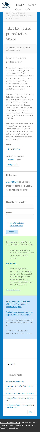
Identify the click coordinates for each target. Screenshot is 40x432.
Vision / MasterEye (24, 15)
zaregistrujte (12, 164)
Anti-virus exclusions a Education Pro (20, 393)
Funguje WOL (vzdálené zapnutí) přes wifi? (19, 399)
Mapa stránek (13, 428)
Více (30, 412)
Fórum (18, 9)
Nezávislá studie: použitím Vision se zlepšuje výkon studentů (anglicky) (19, 313)
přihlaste (11, 159)
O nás (27, 9)
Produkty (19, 4)
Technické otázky (12, 18)
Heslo (9, 212)
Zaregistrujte (12, 181)
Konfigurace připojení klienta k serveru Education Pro (20, 406)
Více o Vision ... (11, 263)
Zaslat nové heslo (16, 225)
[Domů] (6, 5)
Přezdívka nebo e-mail (15, 202)
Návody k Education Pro (15, 381)
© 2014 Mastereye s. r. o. (9, 422)
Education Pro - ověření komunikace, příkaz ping (19, 387)
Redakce (3, 428)
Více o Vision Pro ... (13, 289)
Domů (8, 13)
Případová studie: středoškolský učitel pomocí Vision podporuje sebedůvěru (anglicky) (18, 304)
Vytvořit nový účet (17, 223)
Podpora (32, 4)
